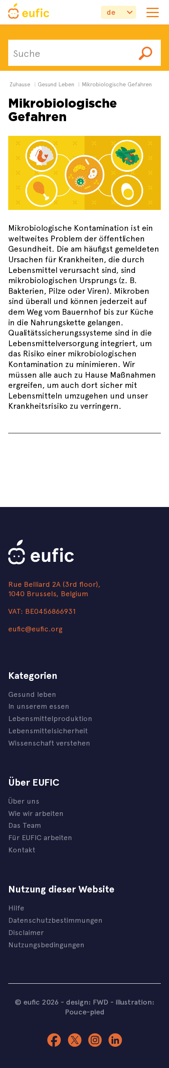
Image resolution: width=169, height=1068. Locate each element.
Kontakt (21, 849)
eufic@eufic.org (35, 628)
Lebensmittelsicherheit (48, 730)
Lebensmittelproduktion (50, 718)
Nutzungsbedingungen (46, 944)
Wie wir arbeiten (36, 813)
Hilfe (16, 907)
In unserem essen (38, 706)
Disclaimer (26, 932)
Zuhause (19, 84)
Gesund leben (32, 694)
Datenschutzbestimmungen (55, 920)
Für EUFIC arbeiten (40, 837)
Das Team (24, 825)
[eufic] (28, 12)
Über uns (23, 800)
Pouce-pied (85, 1011)
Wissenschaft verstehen (49, 742)
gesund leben (56, 84)
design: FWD (87, 1001)
